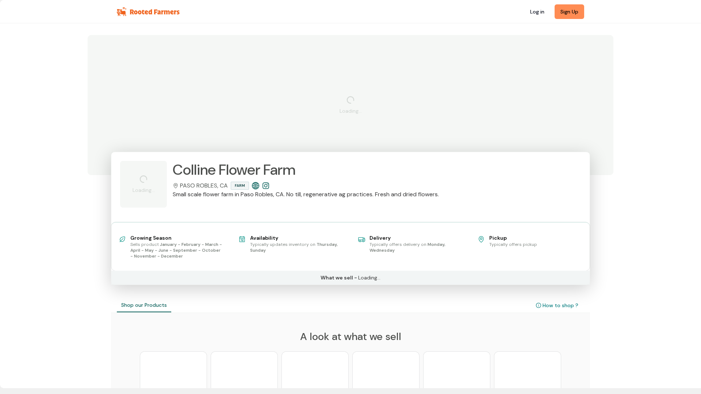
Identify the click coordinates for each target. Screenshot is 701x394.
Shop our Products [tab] (144, 305)
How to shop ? (560, 305)
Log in (537, 11)
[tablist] (144, 305)
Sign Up (569, 11)
